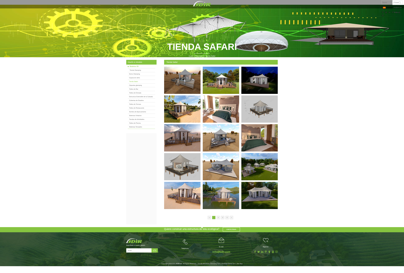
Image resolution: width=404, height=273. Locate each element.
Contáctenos (231, 229)
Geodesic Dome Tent (228, 263)
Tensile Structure (203, 263)
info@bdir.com (397, 7)
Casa (191, 56)
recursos (199, 56)
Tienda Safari (210, 56)
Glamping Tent (215, 263)
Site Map (240, 263)
